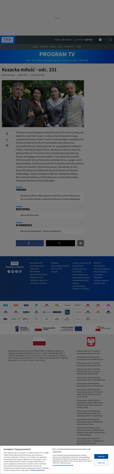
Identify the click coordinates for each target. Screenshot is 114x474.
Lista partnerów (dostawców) (63, 465)
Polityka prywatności (37, 470)
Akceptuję (101, 456)
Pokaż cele (101, 463)
